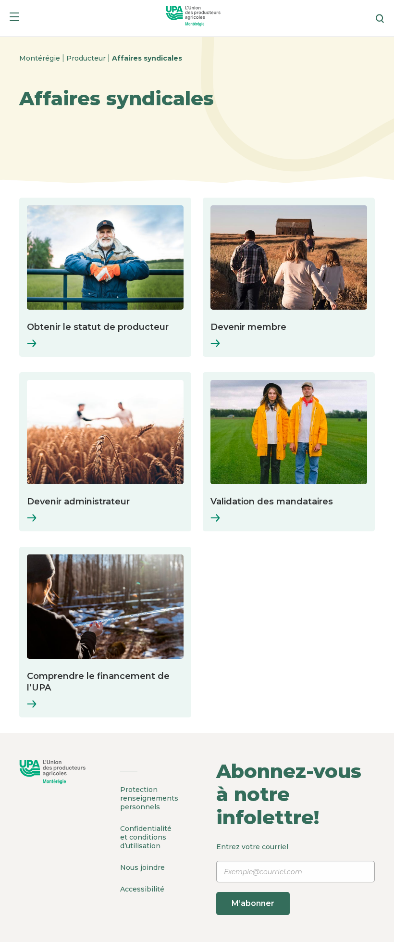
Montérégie (40, 58)
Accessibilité (142, 889)
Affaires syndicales (147, 58)
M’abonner (253, 903)
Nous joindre (142, 867)
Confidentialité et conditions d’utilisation (146, 837)
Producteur (87, 58)
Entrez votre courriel (252, 875)
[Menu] (14, 19)
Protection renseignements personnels (149, 798)
